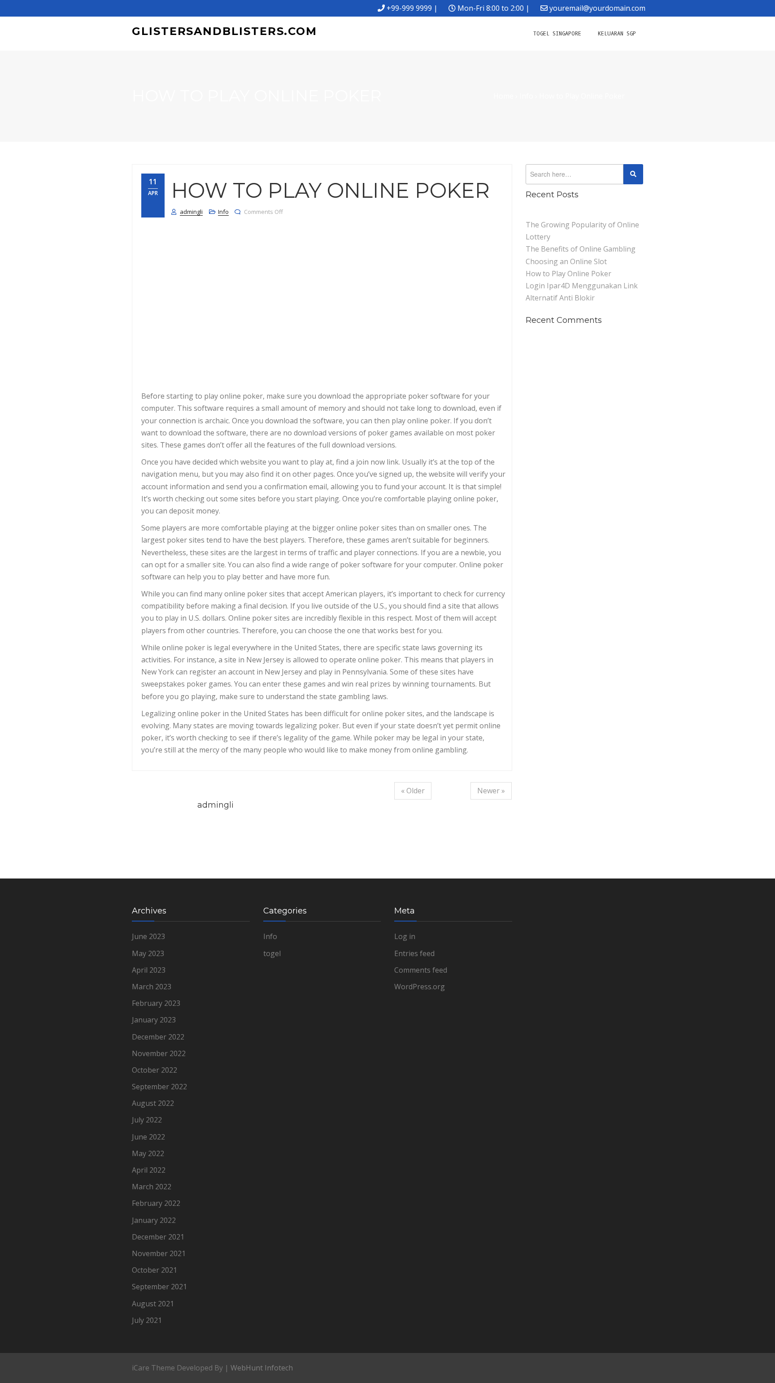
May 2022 (148, 1153)
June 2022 (148, 1137)
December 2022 (158, 1037)
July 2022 (147, 1120)
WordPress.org (419, 987)
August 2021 (153, 1304)
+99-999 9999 (409, 8)
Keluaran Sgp (617, 33)
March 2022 (151, 1187)
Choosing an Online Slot (566, 261)
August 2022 (153, 1103)
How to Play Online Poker (568, 273)
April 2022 (148, 1170)
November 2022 (159, 1053)
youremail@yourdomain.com (597, 8)
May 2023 (148, 953)
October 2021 (154, 1270)
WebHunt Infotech (262, 1368)
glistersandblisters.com (224, 31)
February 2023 (156, 1003)
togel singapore (557, 33)
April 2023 (148, 970)
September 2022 (159, 1087)
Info (223, 212)
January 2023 (154, 1020)
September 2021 (159, 1287)
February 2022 (156, 1203)
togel (272, 953)
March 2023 (151, 987)
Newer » (491, 791)
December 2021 (158, 1237)
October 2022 (154, 1070)
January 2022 (154, 1220)
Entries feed (414, 953)
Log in (404, 936)
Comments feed (420, 970)
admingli (191, 212)
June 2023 (148, 936)
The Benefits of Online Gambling (581, 249)
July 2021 (147, 1320)
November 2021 (159, 1253)
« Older (413, 791)
